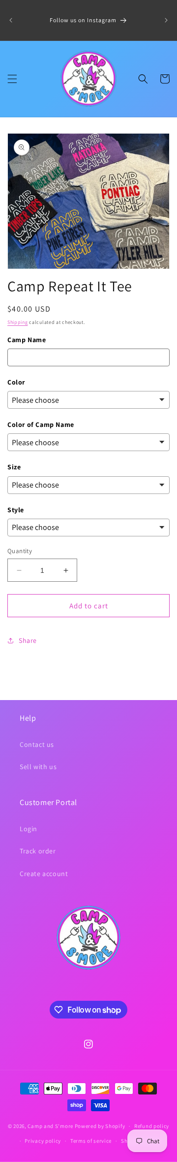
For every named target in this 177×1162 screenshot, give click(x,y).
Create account (44, 873)
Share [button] (28, 640)
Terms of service (91, 1140)
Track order (38, 850)
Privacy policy (43, 1140)
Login (28, 828)
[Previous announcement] (11, 20)
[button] (12, 79)
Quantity (19, 551)
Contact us (37, 744)
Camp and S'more (50, 1126)
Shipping (17, 322)
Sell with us (38, 766)
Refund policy (151, 1126)
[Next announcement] (166, 20)
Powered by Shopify (100, 1126)
